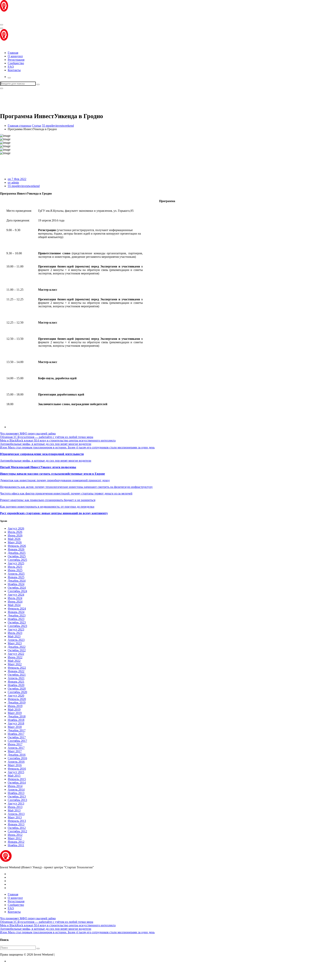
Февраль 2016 (17, 768)
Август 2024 (16, 594)
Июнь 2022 (15, 657)
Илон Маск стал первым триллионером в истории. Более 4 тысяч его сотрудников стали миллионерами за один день (77, 447)
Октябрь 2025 (17, 556)
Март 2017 (15, 751)
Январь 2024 (16, 612)
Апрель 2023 (16, 639)
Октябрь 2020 (17, 688)
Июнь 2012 (15, 834)
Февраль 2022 (17, 667)
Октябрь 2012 (17, 827)
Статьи (36, 125)
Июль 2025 (15, 566)
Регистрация (16, 59)
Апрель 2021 (16, 678)
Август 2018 (16, 723)
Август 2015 (16, 772)
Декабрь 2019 (17, 702)
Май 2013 (14, 810)
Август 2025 (16, 563)
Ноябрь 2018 (16, 720)
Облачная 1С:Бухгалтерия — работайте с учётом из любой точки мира (46, 437)
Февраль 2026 (17, 545)
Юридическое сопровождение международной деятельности (42, 454)
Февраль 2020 (17, 699)
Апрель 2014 (16, 789)
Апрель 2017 (16, 747)
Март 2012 (15, 838)
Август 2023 (16, 629)
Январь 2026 (16, 549)
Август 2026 (16, 528)
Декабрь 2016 (17, 754)
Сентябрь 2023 (17, 626)
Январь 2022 (16, 671)
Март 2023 (15, 643)
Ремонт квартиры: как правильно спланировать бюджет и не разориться (47, 500)
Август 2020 (16, 695)
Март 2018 (15, 727)
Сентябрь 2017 (17, 740)
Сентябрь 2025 (17, 559)
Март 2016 (15, 765)
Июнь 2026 (15, 535)
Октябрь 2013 (17, 796)
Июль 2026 (15, 532)
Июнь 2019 (15, 706)
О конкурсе (15, 56)
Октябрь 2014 (17, 782)
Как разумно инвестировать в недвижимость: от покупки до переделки (47, 506)
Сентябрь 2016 (17, 758)
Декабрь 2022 (17, 646)
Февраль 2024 (17, 608)
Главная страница (19, 125)
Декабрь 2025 (17, 552)
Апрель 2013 (16, 814)
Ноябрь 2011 (16, 845)
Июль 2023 (15, 633)
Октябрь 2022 (17, 650)
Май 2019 (14, 709)
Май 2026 (14, 539)
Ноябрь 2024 (16, 584)
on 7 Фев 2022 (17, 179)
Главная (13, 52)
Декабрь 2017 (17, 730)
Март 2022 (15, 664)
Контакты (14, 70)
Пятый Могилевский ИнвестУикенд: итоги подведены (38, 467)
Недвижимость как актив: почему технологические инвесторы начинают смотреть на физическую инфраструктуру (76, 487)
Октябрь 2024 (17, 587)
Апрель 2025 (16, 573)
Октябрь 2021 (17, 674)
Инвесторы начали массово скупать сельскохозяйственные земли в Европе (52, 473)
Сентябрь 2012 (17, 831)
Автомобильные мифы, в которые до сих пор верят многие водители (45, 444)
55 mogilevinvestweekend (58, 125)
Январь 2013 (16, 824)
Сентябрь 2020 (17, 692)
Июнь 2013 (15, 807)
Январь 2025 (16, 577)
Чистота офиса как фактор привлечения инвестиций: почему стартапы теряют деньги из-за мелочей (66, 493)
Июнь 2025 (15, 570)
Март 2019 (15, 713)
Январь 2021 (16, 681)
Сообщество (16, 63)
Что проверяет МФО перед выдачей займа (28, 433)
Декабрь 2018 (17, 716)
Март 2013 (15, 817)
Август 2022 (16, 653)
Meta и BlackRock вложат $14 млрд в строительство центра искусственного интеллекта (58, 440)
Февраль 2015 (17, 779)
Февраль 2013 (17, 821)
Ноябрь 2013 (16, 793)
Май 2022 (14, 660)
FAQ (11, 66)
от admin (13, 182)
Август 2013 (16, 803)
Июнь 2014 (15, 786)
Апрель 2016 (16, 761)
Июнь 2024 (15, 601)
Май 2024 (14, 605)
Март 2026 (15, 542)
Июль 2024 (15, 598)
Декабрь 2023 (17, 615)
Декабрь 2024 (17, 580)
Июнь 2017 (15, 744)
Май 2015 (14, 775)
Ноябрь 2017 (16, 733)
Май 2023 (14, 636)
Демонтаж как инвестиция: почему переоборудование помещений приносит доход (55, 480)
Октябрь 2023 (17, 622)
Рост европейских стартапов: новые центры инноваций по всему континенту (54, 513)
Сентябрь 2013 (17, 800)
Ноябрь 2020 (16, 685)
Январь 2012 (16, 841)
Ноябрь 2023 (16, 619)
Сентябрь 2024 (17, 591)
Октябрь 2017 (17, 737)
